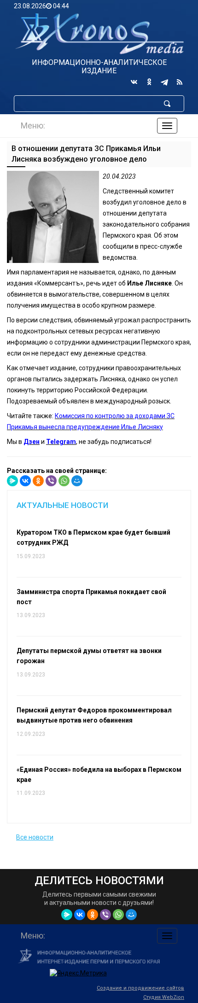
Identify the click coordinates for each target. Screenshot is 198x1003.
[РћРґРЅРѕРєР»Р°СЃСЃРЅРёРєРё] (38, 480)
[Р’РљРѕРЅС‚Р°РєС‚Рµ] (25, 480)
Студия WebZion (163, 997)
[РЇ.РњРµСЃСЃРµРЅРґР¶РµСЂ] (12, 480)
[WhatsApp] (64, 480)
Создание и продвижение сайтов (140, 988)
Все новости (34, 837)
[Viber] (51, 480)
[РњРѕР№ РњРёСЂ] (76, 480)
